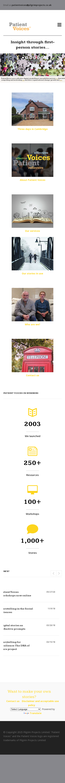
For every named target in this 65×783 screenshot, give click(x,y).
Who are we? (32, 324)
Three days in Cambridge (33, 129)
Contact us (32, 375)
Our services (32, 230)
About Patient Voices (32, 180)
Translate (36, 713)
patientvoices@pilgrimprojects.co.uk (32, 5)
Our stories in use (32, 273)
